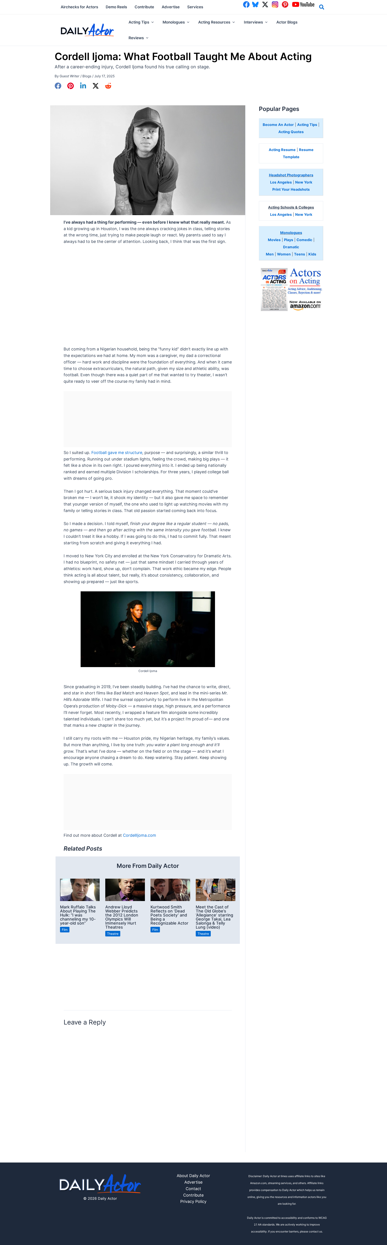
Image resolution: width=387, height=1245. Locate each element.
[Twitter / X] (95, 85)
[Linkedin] (83, 85)
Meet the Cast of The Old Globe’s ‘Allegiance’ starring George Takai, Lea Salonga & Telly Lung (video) (214, 917)
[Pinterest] (70, 85)
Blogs (86, 76)
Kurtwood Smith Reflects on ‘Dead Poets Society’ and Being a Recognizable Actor (169, 915)
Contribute (193, 1195)
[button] (322, 7)
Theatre (112, 934)
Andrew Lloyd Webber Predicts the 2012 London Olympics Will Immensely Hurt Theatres (121, 917)
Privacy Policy (193, 1201)
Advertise (193, 1182)
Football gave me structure (116, 452)
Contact (193, 1188)
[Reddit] (108, 85)
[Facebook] (58, 85)
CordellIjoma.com (139, 835)
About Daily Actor (193, 1175)
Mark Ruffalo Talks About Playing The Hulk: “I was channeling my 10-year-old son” (78, 915)
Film (65, 930)
